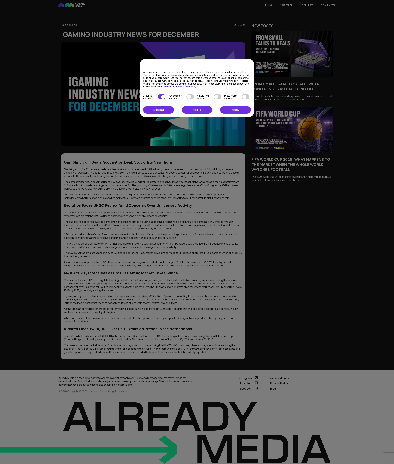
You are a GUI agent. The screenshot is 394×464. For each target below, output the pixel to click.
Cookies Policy (170, 86)
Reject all (197, 110)
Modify (235, 110)
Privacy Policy (189, 86)
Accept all (158, 110)
